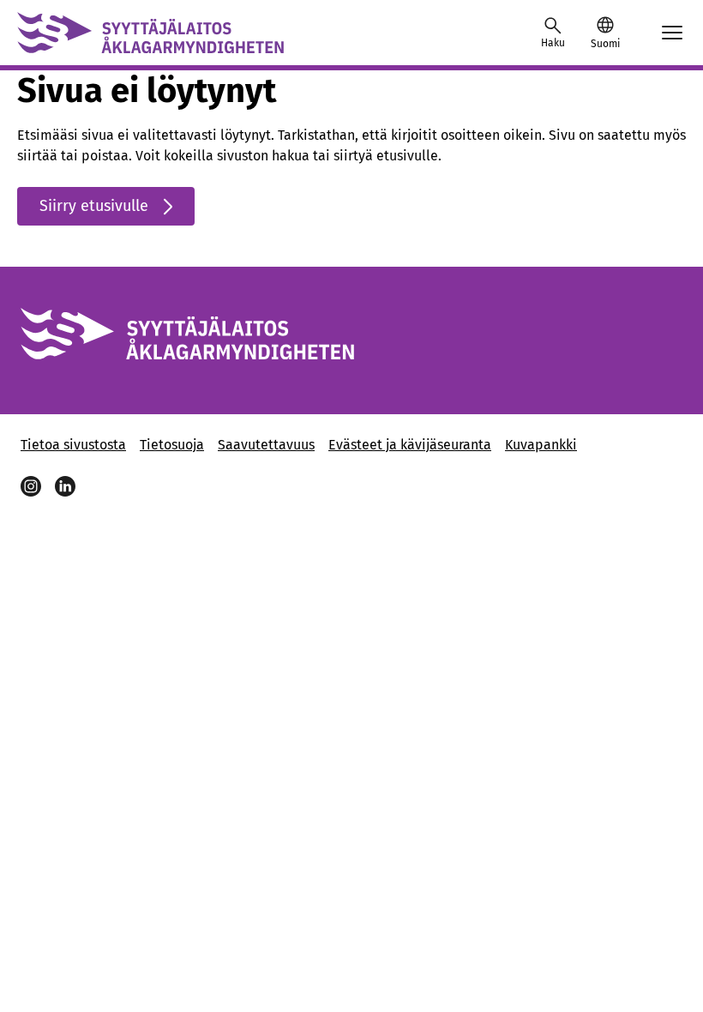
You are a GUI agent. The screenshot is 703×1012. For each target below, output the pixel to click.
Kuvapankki (541, 445)
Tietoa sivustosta (73, 445)
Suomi (605, 44)
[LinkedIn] (65, 486)
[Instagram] (31, 486)
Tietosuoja (172, 445)
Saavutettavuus (266, 445)
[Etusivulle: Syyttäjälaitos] (150, 32)
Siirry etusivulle (93, 205)
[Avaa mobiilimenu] (672, 32)
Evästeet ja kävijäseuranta (409, 445)
